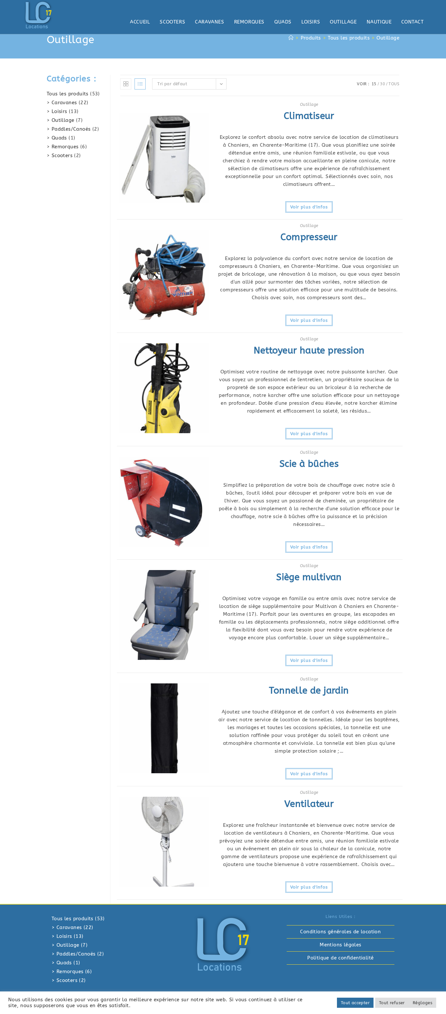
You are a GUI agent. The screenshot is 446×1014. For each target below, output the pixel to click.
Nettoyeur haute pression (309, 350)
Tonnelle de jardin (309, 690)
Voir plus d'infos (309, 206)
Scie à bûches (309, 463)
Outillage (387, 38)
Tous (394, 84)
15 (374, 84)
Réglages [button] (422, 1002)
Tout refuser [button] (392, 1002)
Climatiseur (309, 115)
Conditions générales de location (340, 932)
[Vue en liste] (140, 84)
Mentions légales (340, 945)
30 (382, 84)
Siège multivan (309, 577)
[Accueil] (291, 38)
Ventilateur (309, 803)
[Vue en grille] (125, 84)
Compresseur (308, 237)
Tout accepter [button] (355, 1002)
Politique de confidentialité (340, 958)
